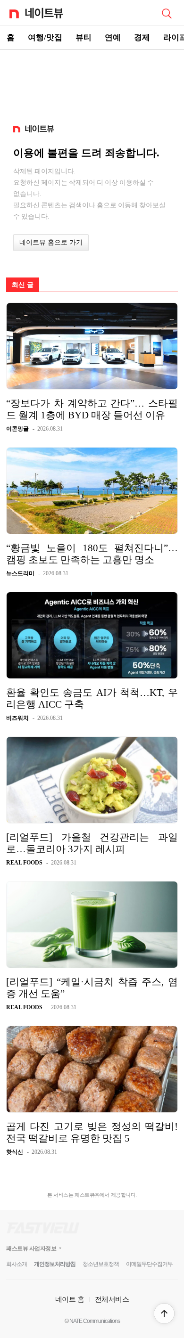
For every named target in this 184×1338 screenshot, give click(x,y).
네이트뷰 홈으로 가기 (51, 242)
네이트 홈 (69, 1299)
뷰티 (83, 37)
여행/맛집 (45, 37)
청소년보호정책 (101, 1264)
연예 (113, 37)
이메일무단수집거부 (149, 1264)
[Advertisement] (92, 82)
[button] (164, 1313)
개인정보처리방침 (54, 1264)
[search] (167, 13)
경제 (142, 37)
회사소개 (16, 1264)
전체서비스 (112, 1299)
